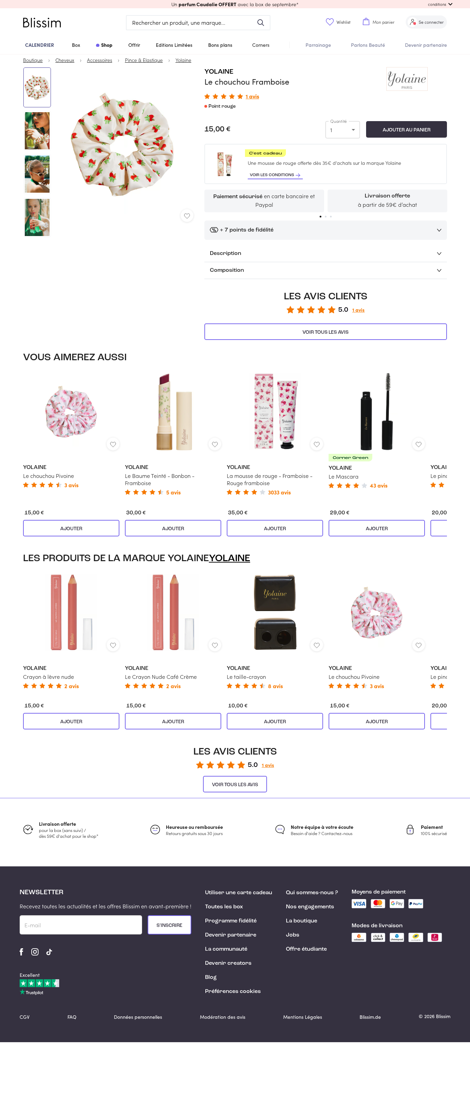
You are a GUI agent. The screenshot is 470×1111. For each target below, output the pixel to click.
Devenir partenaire (426, 45)
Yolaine (218, 71)
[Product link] (71, 430)
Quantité (338, 121)
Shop (107, 44)
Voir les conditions (272, 175)
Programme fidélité (231, 921)
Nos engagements (310, 907)
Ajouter (71, 528)
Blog (211, 977)
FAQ (71, 1017)
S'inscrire (169, 925)
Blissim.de (370, 1017)
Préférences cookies (233, 991)
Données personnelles (138, 1017)
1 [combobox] (331, 129)
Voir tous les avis (325, 332)
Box (76, 45)
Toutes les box (224, 907)
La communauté (226, 949)
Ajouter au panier (406, 130)
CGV (25, 1017)
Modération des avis (222, 1017)
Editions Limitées (174, 45)
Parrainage (318, 45)
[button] (235, 4)
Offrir (134, 45)
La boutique (301, 921)
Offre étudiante (306, 949)
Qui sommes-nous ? (312, 893)
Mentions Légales (302, 1017)
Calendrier (39, 44)
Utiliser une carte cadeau (238, 893)
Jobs (292, 935)
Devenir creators (228, 963)
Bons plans (220, 45)
